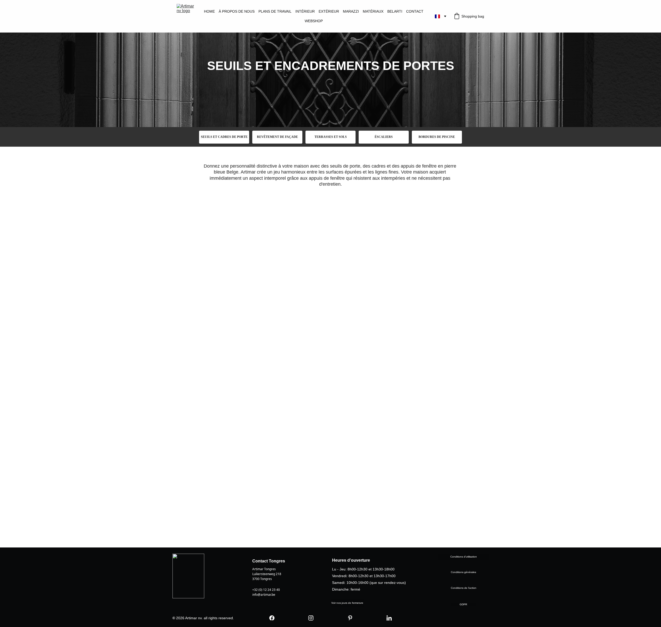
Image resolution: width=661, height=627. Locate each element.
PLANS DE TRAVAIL (275, 11)
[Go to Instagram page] (310, 618)
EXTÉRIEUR (329, 11)
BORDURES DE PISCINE (437, 137)
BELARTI (394, 11)
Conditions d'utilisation (463, 556)
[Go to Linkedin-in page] (389, 618)
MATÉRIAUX (373, 11)
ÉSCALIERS (384, 137)
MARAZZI (351, 11)
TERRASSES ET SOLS (330, 137)
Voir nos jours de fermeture (347, 602)
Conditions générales (463, 572)
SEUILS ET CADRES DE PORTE (224, 137)
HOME (209, 11)
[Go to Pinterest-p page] (350, 618)
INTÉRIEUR (305, 11)
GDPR (463, 604)
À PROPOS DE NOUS (237, 11)
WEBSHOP (314, 21)
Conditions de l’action (463, 587)
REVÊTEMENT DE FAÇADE (277, 137)
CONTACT (414, 11)
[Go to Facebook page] (271, 618)
